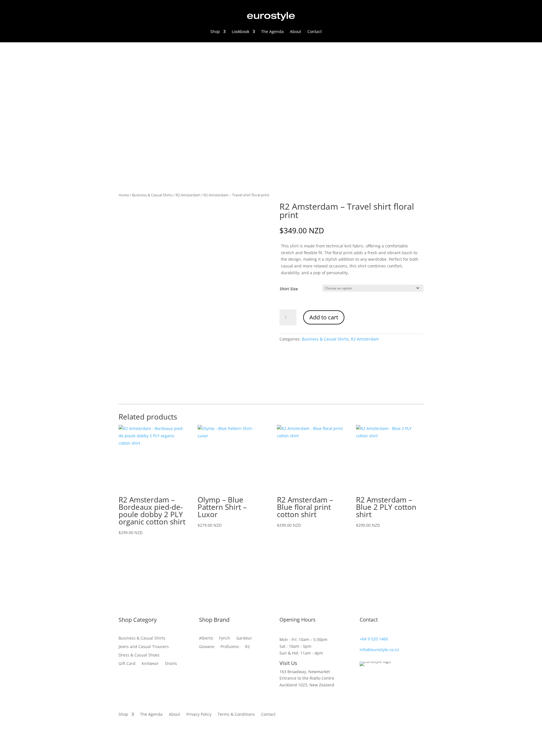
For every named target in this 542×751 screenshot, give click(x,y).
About (295, 31)
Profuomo (229, 647)
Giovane (206, 647)
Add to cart (323, 317)
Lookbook (240, 31)
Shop (215, 31)
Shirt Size (289, 288)
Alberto (206, 638)
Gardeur (244, 638)
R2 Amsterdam (188, 194)
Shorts (171, 663)
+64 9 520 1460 (374, 639)
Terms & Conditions (236, 714)
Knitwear (150, 663)
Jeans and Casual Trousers (144, 646)
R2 (247, 647)
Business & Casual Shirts (152, 194)
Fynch (224, 638)
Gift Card (127, 663)
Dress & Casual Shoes (139, 654)
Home (124, 194)
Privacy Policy (198, 714)
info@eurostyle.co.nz (379, 649)
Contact (314, 31)
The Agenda (272, 31)
